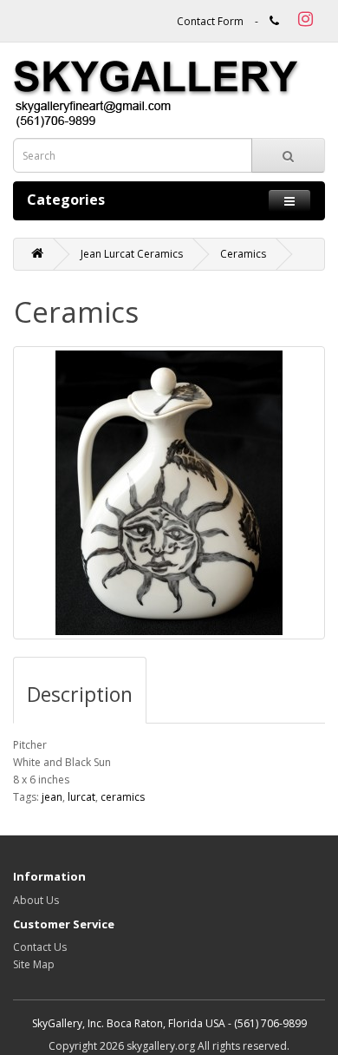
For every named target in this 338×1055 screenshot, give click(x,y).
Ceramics (243, 253)
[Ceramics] (169, 492)
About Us (36, 900)
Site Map (34, 964)
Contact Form (210, 21)
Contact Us (40, 947)
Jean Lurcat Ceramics (132, 253)
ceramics (123, 797)
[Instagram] (303, 21)
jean (52, 797)
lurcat (81, 797)
